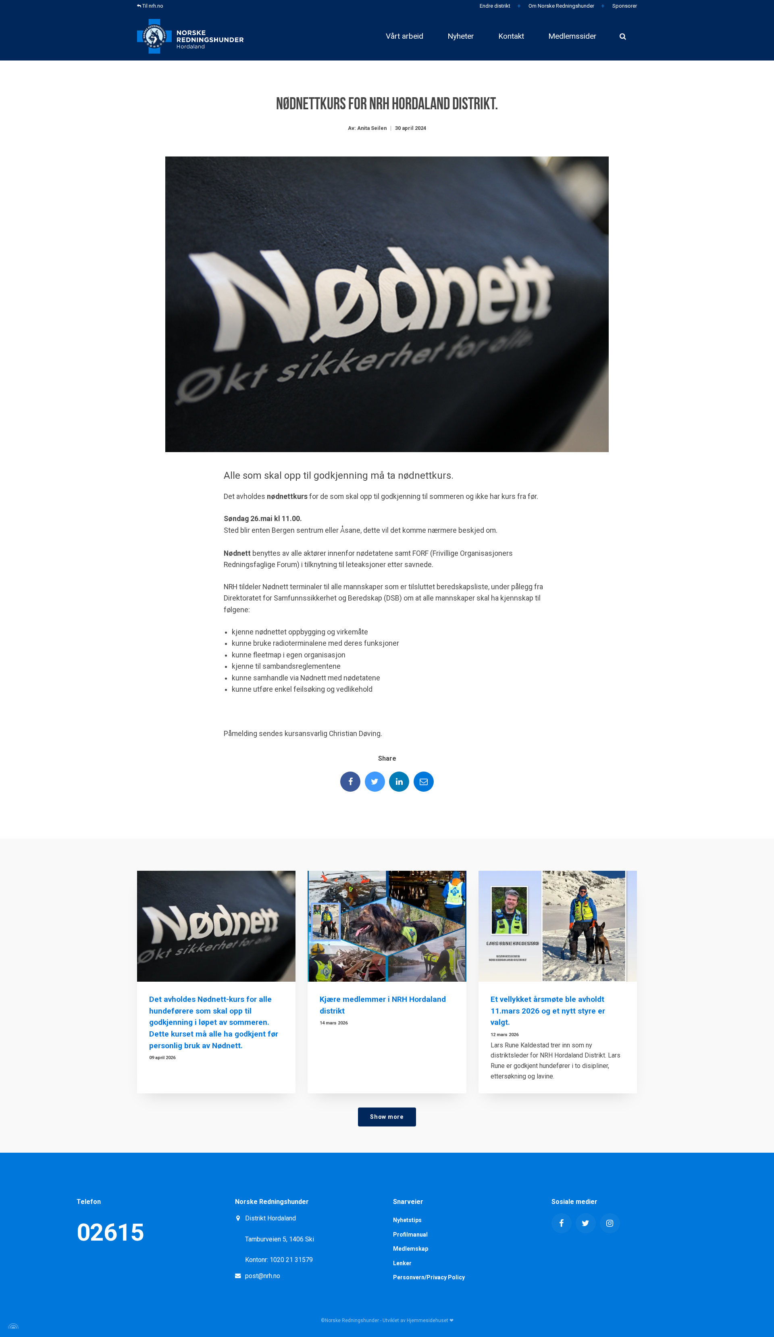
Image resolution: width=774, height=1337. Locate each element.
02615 (110, 1232)
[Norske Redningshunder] (190, 36)
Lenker (402, 1263)
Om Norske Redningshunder (560, 6)
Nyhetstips (407, 1220)
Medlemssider (572, 36)
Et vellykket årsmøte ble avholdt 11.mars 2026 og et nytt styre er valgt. (548, 1011)
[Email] (424, 782)
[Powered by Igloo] (12, 1326)
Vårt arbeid (404, 36)
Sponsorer (624, 6)
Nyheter (460, 36)
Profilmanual (410, 1234)
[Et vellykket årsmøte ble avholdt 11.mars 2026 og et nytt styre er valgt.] (558, 926)
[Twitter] (375, 782)
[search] (623, 36)
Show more (387, 1117)
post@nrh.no (262, 1276)
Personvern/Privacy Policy (429, 1277)
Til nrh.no (152, 6)
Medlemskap (410, 1248)
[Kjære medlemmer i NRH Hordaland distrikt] (387, 926)
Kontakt (511, 36)
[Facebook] (350, 782)
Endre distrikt (494, 6)
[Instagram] (610, 1223)
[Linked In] (399, 782)
